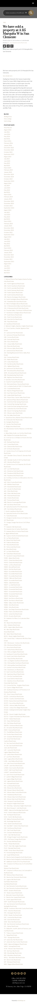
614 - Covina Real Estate (11, 444)
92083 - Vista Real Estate (11, 605)
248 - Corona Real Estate (11, 337)
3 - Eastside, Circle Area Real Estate (14, 379)
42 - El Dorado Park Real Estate (13, 419)
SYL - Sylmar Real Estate (11, 926)
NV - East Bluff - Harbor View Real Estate (16, 826)
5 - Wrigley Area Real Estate (12, 426)
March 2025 (7, 168)
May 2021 (7, 270)
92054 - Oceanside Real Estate (13, 587)
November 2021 (9, 257)
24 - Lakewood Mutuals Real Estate (14, 335)
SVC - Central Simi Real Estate (13, 917)
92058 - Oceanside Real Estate (13, 594)
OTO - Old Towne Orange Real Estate (15, 839)
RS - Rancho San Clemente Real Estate (15, 877)
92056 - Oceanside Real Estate (13, 589)
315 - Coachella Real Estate (12, 388)
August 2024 (7, 183)
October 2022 (8, 232)
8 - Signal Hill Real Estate (11, 533)
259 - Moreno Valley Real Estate (13, 348)
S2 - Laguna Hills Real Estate (12, 879)
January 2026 (8, 145)
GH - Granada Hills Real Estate (13, 736)
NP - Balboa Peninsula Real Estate (14, 819)
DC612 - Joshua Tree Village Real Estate (15, 707)
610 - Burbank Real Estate (11, 442)
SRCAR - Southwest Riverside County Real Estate (18, 908)
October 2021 (8, 259)
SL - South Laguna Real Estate (12, 899)
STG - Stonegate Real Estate (12, 913)
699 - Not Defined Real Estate (13, 509)
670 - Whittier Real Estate (11, 484)
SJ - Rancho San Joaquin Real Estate (14, 897)
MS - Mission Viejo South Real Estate (14, 799)
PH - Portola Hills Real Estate (12, 841)
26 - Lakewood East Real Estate (13, 350)
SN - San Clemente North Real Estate (15, 904)
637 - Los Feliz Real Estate (11, 469)
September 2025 (9, 154)
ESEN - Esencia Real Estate (12, 730)
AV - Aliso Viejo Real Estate (12, 629)
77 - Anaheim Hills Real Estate (12, 527)
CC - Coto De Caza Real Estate (13, 676)
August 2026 (7, 130)
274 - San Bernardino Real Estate (13, 364)
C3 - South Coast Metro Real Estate (14, 656)
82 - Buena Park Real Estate (12, 540)
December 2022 (9, 228)
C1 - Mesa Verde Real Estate (12, 647)
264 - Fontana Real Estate (11, 357)
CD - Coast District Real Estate (13, 678)
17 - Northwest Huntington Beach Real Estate (17, 312)
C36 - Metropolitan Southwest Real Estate (16, 663)
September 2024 (9, 181)
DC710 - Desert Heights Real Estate (14, 714)
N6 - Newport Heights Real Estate (14, 803)
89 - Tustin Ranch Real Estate (12, 553)
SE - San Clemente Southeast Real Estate (16, 888)
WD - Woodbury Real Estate (12, 955)
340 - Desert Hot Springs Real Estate (15, 411)
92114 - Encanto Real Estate (12, 616)
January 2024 (8, 199)
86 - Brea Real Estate (10, 549)
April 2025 (7, 165)
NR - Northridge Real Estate (12, 821)
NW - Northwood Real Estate (12, 828)
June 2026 (7, 134)
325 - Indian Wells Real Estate (12, 395)
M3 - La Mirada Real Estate (12, 786)
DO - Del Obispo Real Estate (12, 723)
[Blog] (24, 973)
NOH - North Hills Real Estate (13, 817)
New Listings (7, 119)
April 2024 (7, 192)
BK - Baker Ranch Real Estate (12, 634)
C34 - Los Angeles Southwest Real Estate (16, 660)
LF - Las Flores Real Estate (12, 756)
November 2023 (9, 203)
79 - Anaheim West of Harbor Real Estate (16, 531)
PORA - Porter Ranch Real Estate (13, 850)
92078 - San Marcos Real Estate (13, 600)
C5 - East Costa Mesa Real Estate (14, 672)
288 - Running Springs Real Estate (13, 375)
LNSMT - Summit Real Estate (12, 772)
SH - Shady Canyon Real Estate (13, 893)
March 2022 (7, 248)
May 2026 (7, 136)
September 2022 (9, 234)
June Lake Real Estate (10, 747)
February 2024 (8, 196)
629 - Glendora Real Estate (12, 462)
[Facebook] (12, 973)
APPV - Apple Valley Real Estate (13, 627)
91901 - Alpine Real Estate (11, 558)
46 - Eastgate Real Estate (11, 422)
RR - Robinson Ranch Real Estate (13, 875)
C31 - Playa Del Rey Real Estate (13, 658)
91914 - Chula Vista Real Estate (13, 562)
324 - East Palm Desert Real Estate (14, 393)
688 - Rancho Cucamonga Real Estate (15, 502)
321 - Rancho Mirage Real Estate (13, 390)
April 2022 (7, 246)
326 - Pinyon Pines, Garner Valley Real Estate (17, 397)
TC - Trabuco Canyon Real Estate (13, 933)
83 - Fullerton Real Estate (11, 542)
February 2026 (8, 143)
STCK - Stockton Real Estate (12, 910)
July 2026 (7, 132)
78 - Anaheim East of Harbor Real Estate (16, 529)
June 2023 (7, 214)
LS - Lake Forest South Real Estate (14, 774)
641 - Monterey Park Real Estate (13, 471)
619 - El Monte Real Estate (12, 449)
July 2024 (7, 185)
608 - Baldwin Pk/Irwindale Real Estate (15, 435)
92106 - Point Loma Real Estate (13, 611)
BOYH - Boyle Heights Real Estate (14, 636)
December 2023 (9, 201)
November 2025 (9, 150)
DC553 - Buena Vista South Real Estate (15, 701)
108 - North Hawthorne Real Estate (14, 286)
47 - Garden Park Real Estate (12, 424)
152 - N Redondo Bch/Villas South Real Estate (17, 306)
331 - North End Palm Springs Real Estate (16, 402)
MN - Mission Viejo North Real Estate (15, 797)
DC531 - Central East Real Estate (14, 696)
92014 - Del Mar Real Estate (12, 569)
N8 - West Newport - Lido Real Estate (15, 808)
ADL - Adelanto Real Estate (12, 625)
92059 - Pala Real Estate (11, 596)
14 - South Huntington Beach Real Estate (16, 299)
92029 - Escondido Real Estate (13, 580)
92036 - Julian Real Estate (11, 582)
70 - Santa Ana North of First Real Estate (16, 513)
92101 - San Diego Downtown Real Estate (16, 609)
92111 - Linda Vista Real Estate (13, 614)
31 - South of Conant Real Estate (13, 382)
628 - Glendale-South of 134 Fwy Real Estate (17, 460)
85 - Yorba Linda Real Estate (12, 547)
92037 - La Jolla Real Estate (12, 585)
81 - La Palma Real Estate (11, 538)
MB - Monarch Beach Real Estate (14, 790)
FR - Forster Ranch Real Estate (13, 734)
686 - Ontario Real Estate (11, 498)
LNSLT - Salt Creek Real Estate (13, 770)
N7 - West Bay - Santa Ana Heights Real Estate (17, 806)
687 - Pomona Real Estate (11, 500)
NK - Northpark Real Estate (12, 814)
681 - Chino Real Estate (11, 491)
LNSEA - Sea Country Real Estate (14, 768)
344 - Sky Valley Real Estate (12, 415)
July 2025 (7, 159)
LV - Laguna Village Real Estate (13, 779)
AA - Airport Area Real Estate (12, 623)
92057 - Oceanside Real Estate (13, 591)
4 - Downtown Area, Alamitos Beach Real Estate (18, 417)
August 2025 (7, 156)
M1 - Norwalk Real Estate (11, 783)
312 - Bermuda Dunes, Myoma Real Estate (16, 384)
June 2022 (7, 241)
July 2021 (7, 266)
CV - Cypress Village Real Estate (13, 687)
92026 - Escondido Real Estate (13, 573)
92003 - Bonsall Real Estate (12, 567)
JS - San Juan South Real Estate (13, 745)
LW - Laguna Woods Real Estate (13, 781)
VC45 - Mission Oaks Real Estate (13, 948)
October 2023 (8, 205)
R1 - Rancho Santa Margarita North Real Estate (17, 857)
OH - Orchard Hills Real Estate (13, 832)
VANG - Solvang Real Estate (12, 946)
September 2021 (9, 261)
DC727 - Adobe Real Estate (12, 719)
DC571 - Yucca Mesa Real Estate (13, 703)
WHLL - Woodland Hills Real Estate (14, 957)
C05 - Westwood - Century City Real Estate (17, 643)
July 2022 (7, 239)
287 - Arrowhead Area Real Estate (14, 370)
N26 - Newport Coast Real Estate (14, 801)
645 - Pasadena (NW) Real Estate (14, 473)
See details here (7, 76)
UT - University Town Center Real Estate (15, 942)
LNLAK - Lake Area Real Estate (13, 765)
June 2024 (7, 188)
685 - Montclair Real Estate (12, 495)
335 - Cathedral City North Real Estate (15, 408)
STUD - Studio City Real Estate (13, 915)
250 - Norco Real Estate (11, 341)
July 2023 (7, 212)
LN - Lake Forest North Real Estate (14, 763)
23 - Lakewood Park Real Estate (13, 332)
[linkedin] (21, 973)
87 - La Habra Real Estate (11, 551)
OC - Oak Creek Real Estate (12, 830)
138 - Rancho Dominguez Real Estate (15, 297)
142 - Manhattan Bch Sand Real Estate (15, 301)
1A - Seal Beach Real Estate (12, 324)
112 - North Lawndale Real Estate (14, 288)
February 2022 (8, 250)
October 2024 (8, 179)
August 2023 (7, 210)
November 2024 (9, 176)
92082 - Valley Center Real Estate (14, 603)
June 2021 (7, 268)
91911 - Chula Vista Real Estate (13, 560)
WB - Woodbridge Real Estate (13, 953)
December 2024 (9, 174)
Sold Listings (7, 121)
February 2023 (8, 223)
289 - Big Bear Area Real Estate (13, 377)
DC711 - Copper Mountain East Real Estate (17, 716)
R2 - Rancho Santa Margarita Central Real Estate (18, 859)
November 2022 (9, 230)
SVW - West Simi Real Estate (12, 922)
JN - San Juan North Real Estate (13, 743)
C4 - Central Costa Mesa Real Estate (14, 667)
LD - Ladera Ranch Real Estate (13, 754)
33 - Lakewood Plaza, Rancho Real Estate (16, 399)
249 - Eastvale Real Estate (11, 339)
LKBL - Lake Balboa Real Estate (13, 761)
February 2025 (8, 170)
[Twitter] (15, 973)
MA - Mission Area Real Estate (13, 788)
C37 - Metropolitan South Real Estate (15, 665)
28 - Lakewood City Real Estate (13, 368)
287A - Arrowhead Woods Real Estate (15, 373)
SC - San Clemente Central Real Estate (17, 42)
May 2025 (7, 163)
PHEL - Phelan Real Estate (12, 843)
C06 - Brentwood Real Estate (12, 645)
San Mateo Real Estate (10, 881)
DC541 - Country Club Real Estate (14, 698)
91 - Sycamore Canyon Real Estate (14, 556)
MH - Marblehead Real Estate (13, 794)
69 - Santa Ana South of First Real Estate (16, 507)
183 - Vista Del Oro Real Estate (13, 319)
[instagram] (18, 973)
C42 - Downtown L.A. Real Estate (13, 669)
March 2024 (7, 194)
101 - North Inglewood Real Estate (14, 283)
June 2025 (7, 161)
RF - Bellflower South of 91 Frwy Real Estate (17, 861)
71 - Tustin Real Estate (10, 515)
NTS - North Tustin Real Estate (13, 823)
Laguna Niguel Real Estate (11, 752)
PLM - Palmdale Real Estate (12, 848)
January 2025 (8, 172)
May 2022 (7, 243)
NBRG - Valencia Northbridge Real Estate (16, 810)
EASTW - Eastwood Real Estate (13, 725)
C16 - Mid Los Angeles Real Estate (14, 652)
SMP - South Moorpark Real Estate (14, 901)
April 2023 (7, 219)
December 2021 (9, 255)
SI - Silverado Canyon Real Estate (13, 895)
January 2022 (8, 252)
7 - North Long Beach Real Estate (13, 511)
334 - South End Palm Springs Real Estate (16, 406)
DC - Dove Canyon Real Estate (13, 694)
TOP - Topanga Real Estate (11, 937)
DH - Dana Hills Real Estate (12, 721)
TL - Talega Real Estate (10, 935)
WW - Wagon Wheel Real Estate (13, 964)
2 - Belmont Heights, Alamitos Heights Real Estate (18, 326)
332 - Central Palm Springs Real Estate (15, 404)
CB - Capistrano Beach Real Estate (14, 674)
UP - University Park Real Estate (13, 939)
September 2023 (9, 208)
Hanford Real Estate (10, 741)
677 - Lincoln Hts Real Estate (12, 489)
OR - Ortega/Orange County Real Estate (16, 837)
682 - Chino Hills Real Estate (12, 493)
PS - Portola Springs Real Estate (13, 852)
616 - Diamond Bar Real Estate (13, 446)
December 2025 (9, 147)
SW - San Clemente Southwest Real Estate (16, 924)
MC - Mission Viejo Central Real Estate (15, 792)
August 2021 (7, 263)
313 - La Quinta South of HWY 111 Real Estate (17, 386)
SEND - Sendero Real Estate (12, 890)
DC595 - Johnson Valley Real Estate (14, 705)
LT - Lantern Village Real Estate (13, 777)
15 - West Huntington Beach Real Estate (16, 303)
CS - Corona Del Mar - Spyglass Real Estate (16, 685)
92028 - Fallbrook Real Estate (12, 578)
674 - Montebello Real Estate (12, 486)
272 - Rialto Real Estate (11, 359)
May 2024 (7, 190)
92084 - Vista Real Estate (11, 607)
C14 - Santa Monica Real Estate (13, 649)
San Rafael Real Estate (10, 884)
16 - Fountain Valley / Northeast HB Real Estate (18, 310)
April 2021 (7, 272)
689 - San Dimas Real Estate (12, 504)
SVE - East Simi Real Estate (12, 919)
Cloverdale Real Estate (10, 683)
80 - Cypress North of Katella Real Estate (16, 536)
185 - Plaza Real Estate (10, 321)
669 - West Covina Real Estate (13, 482)
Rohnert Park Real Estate (11, 868)
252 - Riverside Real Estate (12, 346)
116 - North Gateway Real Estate (14, 290)
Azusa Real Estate (9, 632)
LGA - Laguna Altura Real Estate (13, 759)
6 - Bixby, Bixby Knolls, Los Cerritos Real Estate (17, 433)
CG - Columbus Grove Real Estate (14, 681)
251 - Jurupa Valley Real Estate (13, 344)
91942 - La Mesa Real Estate (12, 565)
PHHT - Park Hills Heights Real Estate (15, 846)
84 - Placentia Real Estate (11, 544)
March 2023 (7, 221)
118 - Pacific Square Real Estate (13, 292)
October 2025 (8, 152)
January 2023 (8, 226)
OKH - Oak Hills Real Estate (12, 835)
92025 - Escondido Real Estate (13, 571)
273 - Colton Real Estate (11, 362)
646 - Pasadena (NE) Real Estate (13, 475)
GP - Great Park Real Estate (12, 739)
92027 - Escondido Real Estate (13, 576)
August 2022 (7, 237)
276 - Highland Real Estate (11, 366)
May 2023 (7, 217)
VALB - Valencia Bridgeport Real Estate (15, 944)
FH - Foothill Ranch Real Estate (13, 732)
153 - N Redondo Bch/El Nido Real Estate (16, 308)
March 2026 (7, 141)
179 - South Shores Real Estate (13, 315)
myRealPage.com (21, 1000)
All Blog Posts (8, 116)
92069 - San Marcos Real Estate (13, 598)
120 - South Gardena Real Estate (13, 295)
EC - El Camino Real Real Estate (13, 727)
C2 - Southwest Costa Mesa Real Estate (15, 654)
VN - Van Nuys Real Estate (11, 951)
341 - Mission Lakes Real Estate (13, 413)
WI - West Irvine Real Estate (12, 960)
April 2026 (7, 138)
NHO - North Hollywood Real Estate (15, 812)
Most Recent (8, 127)
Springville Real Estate (10, 906)
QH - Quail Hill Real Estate (11, 855)
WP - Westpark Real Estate (12, 962)
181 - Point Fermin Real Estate (13, 317)
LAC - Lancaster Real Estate (12, 750)
